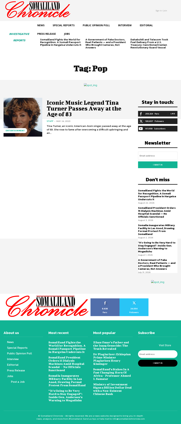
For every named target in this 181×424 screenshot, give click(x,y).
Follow (134, 299)
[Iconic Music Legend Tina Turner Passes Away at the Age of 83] (23, 117)
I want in (157, 164)
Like (173, 113)
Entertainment (15, 130)
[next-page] (48, 51)
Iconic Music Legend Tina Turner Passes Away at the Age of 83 (84, 108)
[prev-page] (42, 51)
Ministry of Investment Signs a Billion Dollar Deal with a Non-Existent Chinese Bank (112, 389)
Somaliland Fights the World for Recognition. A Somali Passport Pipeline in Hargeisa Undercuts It (60, 42)
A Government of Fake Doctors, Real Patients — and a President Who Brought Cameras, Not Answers (105, 43)
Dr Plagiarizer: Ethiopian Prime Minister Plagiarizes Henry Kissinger (112, 358)
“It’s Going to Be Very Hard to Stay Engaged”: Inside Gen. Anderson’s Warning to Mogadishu (157, 246)
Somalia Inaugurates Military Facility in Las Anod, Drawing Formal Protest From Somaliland (156, 229)
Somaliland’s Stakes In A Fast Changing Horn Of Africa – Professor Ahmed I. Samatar (112, 373)
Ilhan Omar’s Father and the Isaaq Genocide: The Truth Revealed (111, 345)
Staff (50, 121)
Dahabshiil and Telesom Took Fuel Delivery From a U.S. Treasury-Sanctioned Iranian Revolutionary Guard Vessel (149, 43)
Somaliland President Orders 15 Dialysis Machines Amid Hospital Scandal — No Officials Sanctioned (157, 212)
